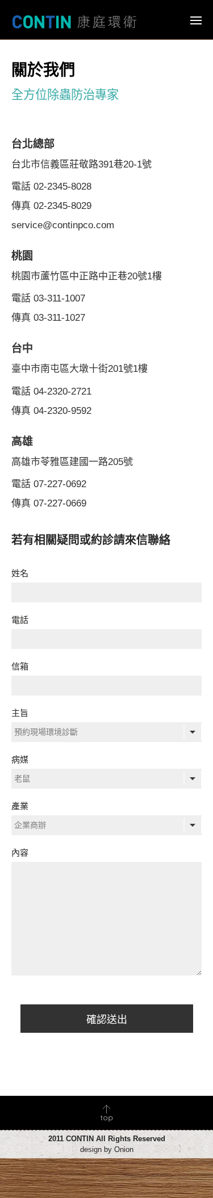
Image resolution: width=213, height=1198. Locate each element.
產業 (19, 806)
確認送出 (106, 1019)
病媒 (19, 759)
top (106, 1112)
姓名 (19, 573)
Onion (123, 1149)
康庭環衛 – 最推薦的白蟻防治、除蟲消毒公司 (74, 21)
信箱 (19, 666)
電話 (19, 620)
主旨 (19, 713)
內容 (19, 852)
